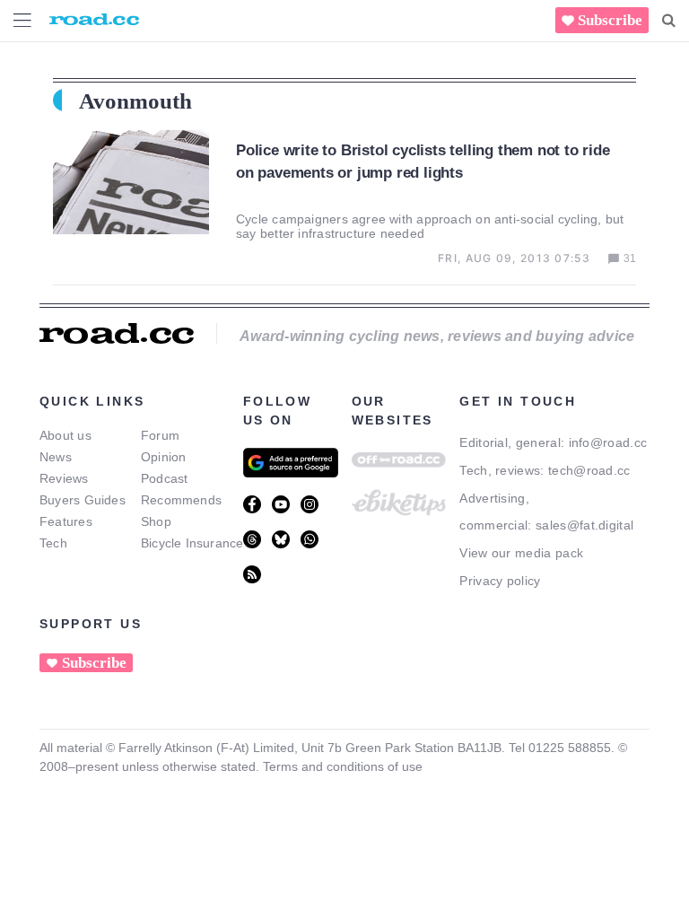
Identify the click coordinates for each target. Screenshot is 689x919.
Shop (156, 521)
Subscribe (610, 20)
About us (65, 435)
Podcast (164, 478)
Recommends (181, 500)
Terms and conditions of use (343, 766)
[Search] (669, 20)
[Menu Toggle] (22, 20)
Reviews (64, 478)
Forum (160, 435)
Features (65, 521)
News (55, 457)
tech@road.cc (589, 470)
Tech (53, 543)
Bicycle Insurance (192, 543)
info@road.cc (608, 442)
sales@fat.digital (584, 525)
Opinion (164, 457)
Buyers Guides (82, 500)
